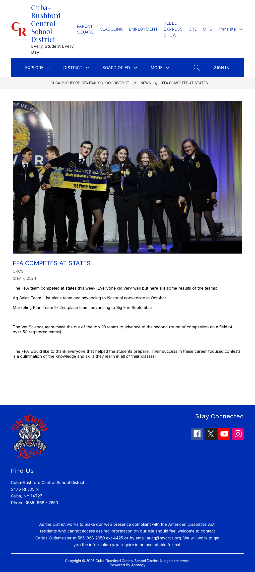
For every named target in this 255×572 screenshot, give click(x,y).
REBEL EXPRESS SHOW (173, 29)
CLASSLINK (111, 29)
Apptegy (138, 565)
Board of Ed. (116, 67)
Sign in (221, 67)
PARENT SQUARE (85, 29)
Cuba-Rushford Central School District (90, 83)
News (146, 83)
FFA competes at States (185, 83)
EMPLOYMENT (143, 29)
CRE (193, 29)
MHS (207, 29)
